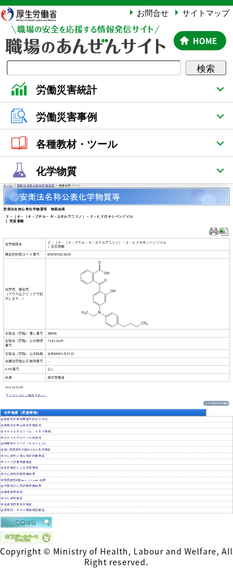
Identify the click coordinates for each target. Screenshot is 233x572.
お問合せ (153, 12)
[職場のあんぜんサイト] (85, 32)
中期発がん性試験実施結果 (23, 485)
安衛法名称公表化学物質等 (36, 185)
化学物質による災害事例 (21, 467)
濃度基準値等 (13, 491)
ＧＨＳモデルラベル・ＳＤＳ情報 (27, 431)
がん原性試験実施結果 (20, 473)
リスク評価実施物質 (18, 461)
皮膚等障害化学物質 (18, 504)
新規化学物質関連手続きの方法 (26, 419)
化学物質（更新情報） (22, 412)
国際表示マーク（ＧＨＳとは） (26, 443)
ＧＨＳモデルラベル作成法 (23, 437)
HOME (205, 40)
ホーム (8, 185)
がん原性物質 (13, 498)
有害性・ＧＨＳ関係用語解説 (24, 510)
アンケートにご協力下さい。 (26, 394)
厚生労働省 (34, 14)
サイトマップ (206, 12)
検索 (206, 68)
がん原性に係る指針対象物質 (24, 455)
